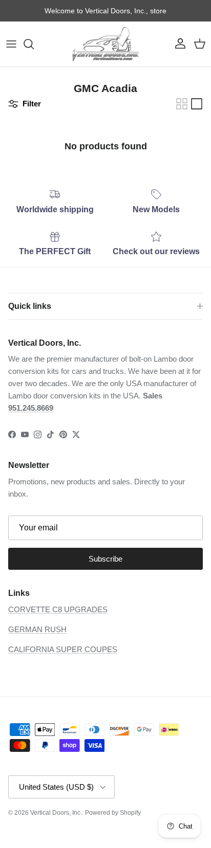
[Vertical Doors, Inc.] (105, 44)
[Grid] (182, 104)
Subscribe (105, 558)
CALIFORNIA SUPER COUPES (62, 649)
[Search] (34, 44)
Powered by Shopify (113, 812)
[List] (197, 104)
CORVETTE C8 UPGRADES (58, 609)
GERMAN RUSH (37, 629)
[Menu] (11, 44)
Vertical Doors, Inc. (56, 812)
